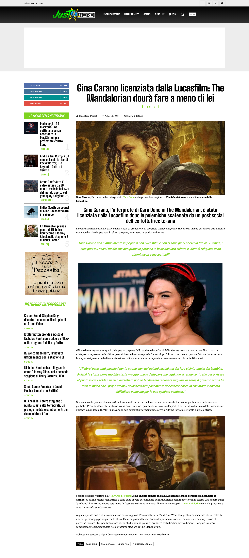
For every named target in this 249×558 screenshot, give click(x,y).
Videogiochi (46, 200)
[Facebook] (202, 3)
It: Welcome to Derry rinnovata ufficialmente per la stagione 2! (44, 355)
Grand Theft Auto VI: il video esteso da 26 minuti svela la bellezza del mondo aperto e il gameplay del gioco (54, 189)
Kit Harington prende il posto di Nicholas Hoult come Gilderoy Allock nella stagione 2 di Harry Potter (54, 233)
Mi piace (63, 85)
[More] (222, 115)
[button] (182, 14)
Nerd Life (45, 149)
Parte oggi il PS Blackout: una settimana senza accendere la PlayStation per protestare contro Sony (51, 134)
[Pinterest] (208, 115)
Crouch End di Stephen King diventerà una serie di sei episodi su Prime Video (45, 319)
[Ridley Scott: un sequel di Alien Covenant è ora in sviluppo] (31, 212)
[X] (202, 115)
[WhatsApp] (215, 115)
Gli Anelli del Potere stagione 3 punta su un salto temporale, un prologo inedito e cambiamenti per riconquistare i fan (46, 407)
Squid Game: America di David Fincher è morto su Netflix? (43, 388)
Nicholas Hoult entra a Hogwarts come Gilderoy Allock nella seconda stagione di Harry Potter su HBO (46, 372)
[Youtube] (222, 3)
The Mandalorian (191, 503)
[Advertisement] (124, 48)
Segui (65, 91)
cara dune (92, 544)
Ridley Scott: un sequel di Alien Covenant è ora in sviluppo (54, 211)
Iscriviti (63, 103)
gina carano (108, 544)
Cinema (44, 174)
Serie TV (44, 244)
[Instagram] (209, 3)
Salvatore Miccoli (88, 116)
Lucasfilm (123, 544)
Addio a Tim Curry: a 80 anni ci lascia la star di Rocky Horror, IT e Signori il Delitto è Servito (54, 163)
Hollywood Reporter (121, 495)
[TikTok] (215, 3)
